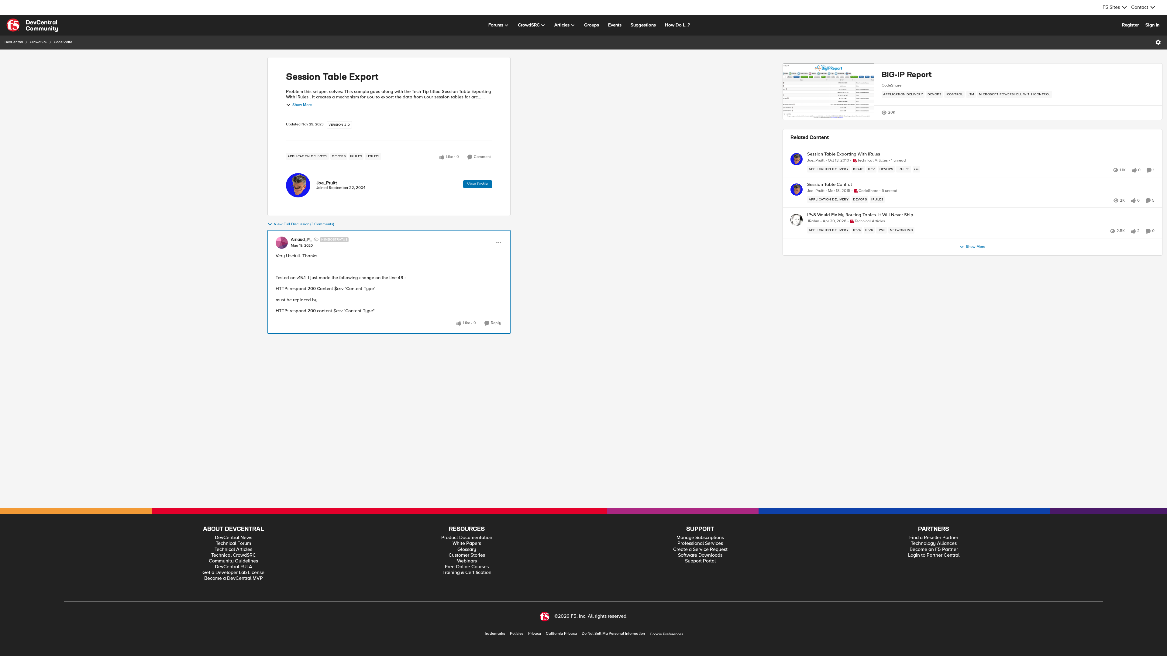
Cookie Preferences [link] (666, 634)
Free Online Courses (467, 567)
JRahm (813, 221)
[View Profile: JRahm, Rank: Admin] (796, 220)
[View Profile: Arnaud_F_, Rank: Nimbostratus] (282, 243)
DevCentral (14, 42)
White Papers (467, 543)
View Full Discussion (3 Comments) (304, 224)
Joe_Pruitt (326, 183)
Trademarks (494, 633)
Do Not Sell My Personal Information (613, 633)
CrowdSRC (38, 42)
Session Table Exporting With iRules (843, 154)
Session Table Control (829, 184)
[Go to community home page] (32, 25)
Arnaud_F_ (301, 239)
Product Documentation (466, 538)
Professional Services (700, 543)
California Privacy (561, 633)
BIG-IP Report (907, 75)
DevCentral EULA (233, 567)
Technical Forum (233, 543)
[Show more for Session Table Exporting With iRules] (916, 169)
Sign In (1152, 25)
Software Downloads (700, 555)
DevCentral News (233, 538)
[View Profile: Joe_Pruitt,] (298, 185)
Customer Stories (467, 555)
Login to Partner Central (933, 555)
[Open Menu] (1158, 42)
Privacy (534, 633)
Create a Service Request (700, 549)
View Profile (477, 184)
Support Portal (700, 561)
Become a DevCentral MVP (233, 578)
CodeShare (63, 42)
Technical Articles (233, 549)
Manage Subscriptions (700, 538)
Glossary (466, 549)
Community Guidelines (233, 561)
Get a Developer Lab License (233, 573)
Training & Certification (466, 573)
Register (1130, 25)
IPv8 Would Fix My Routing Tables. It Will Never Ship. (860, 214)
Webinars (467, 561)
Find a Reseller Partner (933, 538)
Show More (302, 105)
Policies (516, 633)
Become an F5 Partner (934, 549)
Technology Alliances (934, 543)
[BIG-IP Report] (828, 91)
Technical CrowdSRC (233, 555)
